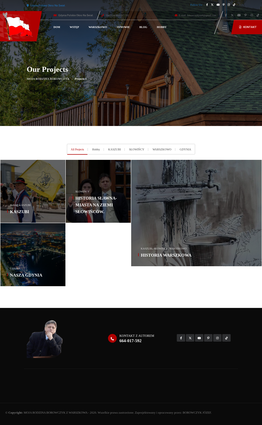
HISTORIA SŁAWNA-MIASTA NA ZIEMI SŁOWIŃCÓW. (96, 205)
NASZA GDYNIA (26, 275)
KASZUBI (114, 149)
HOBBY (162, 27)
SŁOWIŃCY (136, 149)
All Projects (77, 149)
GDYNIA (185, 149)
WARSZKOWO (98, 27)
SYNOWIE (123, 27)
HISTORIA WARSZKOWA (166, 255)
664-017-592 (117, 15)
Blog (143, 27)
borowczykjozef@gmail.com (197, 15)
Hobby (96, 149)
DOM (56, 27)
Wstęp (74, 27)
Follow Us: (196, 4)
